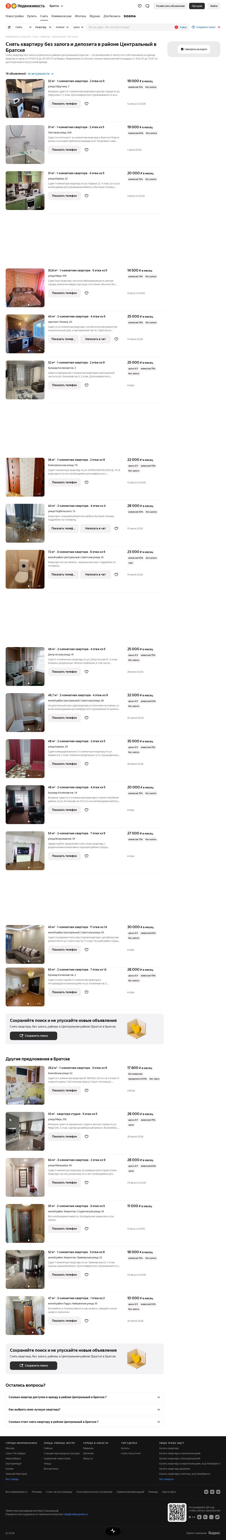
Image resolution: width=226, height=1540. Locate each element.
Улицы (47, 1463)
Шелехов (88, 1453)
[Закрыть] (219, 27)
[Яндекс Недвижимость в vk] (206, 1492)
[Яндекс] (214, 1533)
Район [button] (183, 27)
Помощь (153, 1491)
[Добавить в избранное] (86, 104)
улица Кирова (56, 178)
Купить (125, 1448)
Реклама (37, 1491)
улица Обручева (57, 86)
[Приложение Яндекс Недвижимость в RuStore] (217, 1516)
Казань (10, 1468)
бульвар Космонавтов (60, 368)
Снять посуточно (131, 1453)
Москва (10, 1448)
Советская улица (90, 557)
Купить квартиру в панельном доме (180, 1453)
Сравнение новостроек (57, 1458)
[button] (147, 6)
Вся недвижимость (17, 1491)
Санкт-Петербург (16, 1453)
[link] (214, 6)
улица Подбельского (60, 511)
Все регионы (51, 1468)
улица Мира (54, 275)
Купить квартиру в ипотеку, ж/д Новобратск (184, 1473)
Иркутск (88, 1458)
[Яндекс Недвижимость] (25, 6)
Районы (48, 1448)
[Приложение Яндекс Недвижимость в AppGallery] (211, 1516)
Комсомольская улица (60, 465)
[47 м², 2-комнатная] (27, 1315)
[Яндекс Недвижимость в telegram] (218, 1492)
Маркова (88, 1448)
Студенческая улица (88, 1211)
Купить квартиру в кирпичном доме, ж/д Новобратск (189, 1463)
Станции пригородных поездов (62, 1453)
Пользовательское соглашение (94, 1491)
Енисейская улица (58, 1073)
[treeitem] (15, 16)
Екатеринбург (14, 1463)
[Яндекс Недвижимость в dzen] (212, 1492)
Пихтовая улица (57, 132)
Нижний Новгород (16, 1473)
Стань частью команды (59, 1491)
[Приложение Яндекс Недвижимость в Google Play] (205, 1516)
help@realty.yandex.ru (76, 1514)
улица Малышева (58, 1165)
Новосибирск (13, 1458)
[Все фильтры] (9, 27)
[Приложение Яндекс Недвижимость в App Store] (199, 1516)
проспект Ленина (58, 321)
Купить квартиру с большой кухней (179, 1458)
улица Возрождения (59, 838)
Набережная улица (83, 1303)
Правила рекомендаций (130, 1491)
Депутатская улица (59, 654)
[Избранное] (139, 6)
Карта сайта (169, 1491)
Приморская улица (87, 1257)
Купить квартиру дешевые (174, 1468)
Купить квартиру (169, 1448)
